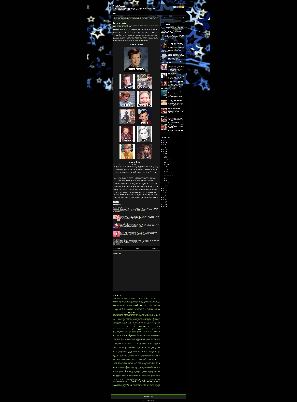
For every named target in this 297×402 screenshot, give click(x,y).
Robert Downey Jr (157, 370)
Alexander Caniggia (146, 300)
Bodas (131, 308)
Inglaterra (132, 336)
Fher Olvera (132, 328)
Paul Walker (132, 363)
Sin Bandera (153, 375)
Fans (155, 326)
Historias (114, 335)
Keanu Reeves (118, 343)
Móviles (129, 356)
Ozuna (148, 360)
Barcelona (126, 306)
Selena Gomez (131, 374)
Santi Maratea (155, 372)
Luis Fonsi (156, 347)
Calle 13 (133, 309)
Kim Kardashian (129, 343)
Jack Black (120, 338)
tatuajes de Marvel (139, 40)
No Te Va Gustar (137, 359)
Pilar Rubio (152, 364)
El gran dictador (153, 322)
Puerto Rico (115, 367)
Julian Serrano (152, 340)
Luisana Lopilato (119, 348)
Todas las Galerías (122, 19)
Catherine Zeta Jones (122, 312)
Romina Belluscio (154, 371)
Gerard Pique (136, 331)
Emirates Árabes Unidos (148, 323)
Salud (141, 372)
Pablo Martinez (120, 362)
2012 (164, 202)
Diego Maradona (156, 320)
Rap (152, 367)
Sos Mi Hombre (137, 376)
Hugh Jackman (145, 335)
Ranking (150, 367)
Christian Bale (115, 315)
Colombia (158, 315)
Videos (131, 385)
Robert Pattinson (115, 371)
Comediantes (119, 316)
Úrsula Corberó (121, 384)
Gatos (123, 331)
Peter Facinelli (127, 364)
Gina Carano (152, 331)
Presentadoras (145, 366)
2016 (164, 193)
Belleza (150, 306)
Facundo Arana (130, 326)
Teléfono (133, 379)
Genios (127, 331)
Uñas (117, 384)
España (142, 325)
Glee (155, 331)
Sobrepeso (114, 376)
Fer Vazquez (119, 328)
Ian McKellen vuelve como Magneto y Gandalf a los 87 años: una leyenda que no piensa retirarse (176, 45)
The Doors (155, 379)
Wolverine (131, 386)
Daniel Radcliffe (123, 319)
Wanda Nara (120, 386)
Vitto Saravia (157, 385)
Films (138, 328)
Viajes (155, 384)
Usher (134, 384)
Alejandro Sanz (131, 300)
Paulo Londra (147, 363)
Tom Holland (132, 382)
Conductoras (128, 316)
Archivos (178, 21)
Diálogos (143, 320)
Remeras (150, 368)
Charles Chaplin (151, 312)
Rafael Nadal (132, 367)
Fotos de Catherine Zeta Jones (175, 100)
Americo (144, 301)
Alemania (136, 300)
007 (113, 298)
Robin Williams (121, 371)
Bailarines (154, 305)
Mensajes (126, 354)
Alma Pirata (123, 301)
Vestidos (152, 384)
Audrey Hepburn (157, 304)
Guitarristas (143, 332)
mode (159, 355)
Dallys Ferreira (118, 319)
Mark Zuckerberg (154, 351)
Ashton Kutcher (148, 304)
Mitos (152, 355)
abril (165, 178)
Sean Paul (126, 374)
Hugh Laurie (150, 335)
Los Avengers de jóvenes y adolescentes (129, 223)
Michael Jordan (115, 355)
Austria (117, 305)
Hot (136, 335)
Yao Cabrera (154, 386)
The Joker (158, 379)
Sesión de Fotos (116, 375)
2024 (129, 298)
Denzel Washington (127, 320)
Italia (157, 336)
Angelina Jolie (132, 302)
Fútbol (153, 330)
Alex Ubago (141, 300)
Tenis (140, 379)
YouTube (158, 386)
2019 (164, 156)
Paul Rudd (128, 363)
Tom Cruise (120, 382)
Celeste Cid (138, 312)
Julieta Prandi (157, 340)
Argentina (125, 304)
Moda (157, 355)
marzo (165, 180)
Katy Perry (158, 342)
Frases (147, 329)
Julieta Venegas (115, 342)
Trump (148, 382)
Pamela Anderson (127, 362)
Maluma (149, 348)
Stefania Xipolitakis (154, 376)
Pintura (156, 364)
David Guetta (156, 319)
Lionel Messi (146, 346)
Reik (142, 368)
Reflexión (131, 368)
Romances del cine (124, 215)
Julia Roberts (146, 340)
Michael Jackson (156, 354)
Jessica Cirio (131, 339)
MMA (154, 355)
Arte (139, 304)
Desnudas (139, 320)
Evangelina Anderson (116, 326)
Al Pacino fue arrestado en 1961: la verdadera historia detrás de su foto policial (176, 56)
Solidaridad (132, 376)
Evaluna (158, 324)
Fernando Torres (127, 328)
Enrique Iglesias (125, 324)
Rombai (149, 371)
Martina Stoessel (124, 352)
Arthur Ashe (143, 304)
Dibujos (146, 320)
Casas (159, 311)
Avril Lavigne (121, 305)
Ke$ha (114, 343)
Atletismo (152, 304)
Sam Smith (144, 372)
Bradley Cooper (148, 308)
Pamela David (133, 362)
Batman (134, 306)
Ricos (144, 370)
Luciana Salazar (131, 347)
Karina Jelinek (137, 342)
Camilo (155, 309)
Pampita (137, 362)
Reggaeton (138, 368)
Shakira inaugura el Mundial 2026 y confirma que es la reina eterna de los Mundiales (175, 126)
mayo (165, 171)
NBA (130, 358)
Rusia (120, 372)
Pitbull (159, 364)
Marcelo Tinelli (128, 350)
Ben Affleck (154, 306)
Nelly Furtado (133, 358)
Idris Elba (125, 336)
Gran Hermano (122, 332)
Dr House (129, 322)
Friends (150, 329)
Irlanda (152, 336)
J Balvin (116, 338)
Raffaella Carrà (137, 367)
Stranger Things (125, 378)
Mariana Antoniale (122, 351)
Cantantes (115, 311)
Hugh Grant (139, 335)
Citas (134, 315)
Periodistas (114, 364)
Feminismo (114, 328)
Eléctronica (119, 323)
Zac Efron (114, 388)
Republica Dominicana (156, 368)
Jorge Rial (137, 340)
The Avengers (152, 18)
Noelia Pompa (147, 359)
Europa (155, 324)
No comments (128, 26)
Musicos (146, 356)
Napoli (156, 356)
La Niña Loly (132, 344)
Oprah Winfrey (135, 360)
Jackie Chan (124, 338)
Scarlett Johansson (121, 374)
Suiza (147, 378)
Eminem (141, 323)
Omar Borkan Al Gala (123, 360)
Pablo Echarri (157, 360)
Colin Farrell (153, 315)
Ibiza (122, 336)
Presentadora (139, 366)
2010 (164, 206)
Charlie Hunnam (157, 312)
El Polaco (158, 322)
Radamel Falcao (127, 367)
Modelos (115, 356)
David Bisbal (151, 319)
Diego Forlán (150, 320)
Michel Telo (128, 355)
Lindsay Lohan (141, 346)
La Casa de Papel (126, 344)
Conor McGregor (140, 316)
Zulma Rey (130, 388)
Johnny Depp (126, 340)
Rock (125, 371)
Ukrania (114, 384)
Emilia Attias (129, 323)
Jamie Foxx (142, 338)
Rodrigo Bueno (129, 371)
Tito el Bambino (122, 381)
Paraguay (150, 362)
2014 (164, 197)
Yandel (146, 386)
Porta (128, 366)
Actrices (146, 298)
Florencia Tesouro (157, 328)
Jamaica (132, 338)
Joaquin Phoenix (115, 340)
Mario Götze (148, 351)
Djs (122, 322)
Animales (145, 302)
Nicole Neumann (122, 359)
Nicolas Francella (116, 359)
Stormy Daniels (118, 378)
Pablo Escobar (115, 362)
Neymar (145, 358)
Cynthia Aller (155, 318)
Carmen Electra (141, 311)
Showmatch (135, 375)
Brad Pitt (143, 308)
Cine (122, 18)
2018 (122, 298)
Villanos (134, 385)
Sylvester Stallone (151, 378)
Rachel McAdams (121, 367)
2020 (125, 298)
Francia (144, 329)
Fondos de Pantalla (129, 330)
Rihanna (146, 370)
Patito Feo (124, 363)
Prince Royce (150, 366)
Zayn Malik (123, 388)
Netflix (137, 358)
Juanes (143, 340)
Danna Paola (135, 319)
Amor (147, 301)
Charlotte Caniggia (122, 314)
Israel (155, 336)
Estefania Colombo (147, 324)
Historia (158, 334)
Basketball (131, 306)
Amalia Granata (135, 301)
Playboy (114, 366)
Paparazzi (146, 362)
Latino (156, 344)
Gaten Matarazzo (119, 331)
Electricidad (115, 323)
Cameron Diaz (141, 309)
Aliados (116, 301)
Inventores (144, 336)
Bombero (133, 308)
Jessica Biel (127, 339)
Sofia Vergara (119, 376)
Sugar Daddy (138, 378)
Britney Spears (118, 309)
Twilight (155, 382)
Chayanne (128, 314)
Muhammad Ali (136, 356)
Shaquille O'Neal (130, 375)
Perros (118, 364)
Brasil (152, 308)
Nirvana (132, 359)
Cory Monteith (157, 316)
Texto (144, 379)
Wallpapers (115, 386)
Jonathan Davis (131, 340)
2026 (134, 298)
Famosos (146, 326)
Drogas (133, 322)
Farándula (158, 326)
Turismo (150, 382)
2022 (127, 298)
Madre (126, 348)
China (144, 314)
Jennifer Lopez (117, 339)
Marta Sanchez (118, 352)
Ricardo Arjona (124, 370)
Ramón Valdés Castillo (144, 367)
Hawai (132, 334)
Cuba (142, 318)
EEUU (141, 322)
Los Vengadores (134, 18)
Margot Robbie (134, 350)
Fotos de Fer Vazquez (172, 65)
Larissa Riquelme (147, 344)
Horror (133, 335)
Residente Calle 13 (116, 370)
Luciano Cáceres (137, 347)
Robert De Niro (151, 370)
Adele (155, 298)
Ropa (115, 372)
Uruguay (126, 384)
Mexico (129, 354)
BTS (127, 309)
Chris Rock (158, 314)
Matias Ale (137, 352)
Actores (118, 18)
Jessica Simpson (136, 339)
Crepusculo (115, 318)
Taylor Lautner (118, 379)
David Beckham (146, 319)
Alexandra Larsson (154, 300)
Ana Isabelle (158, 301)
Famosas (140, 326)
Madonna (123, 348)
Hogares (118, 335)
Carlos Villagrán (135, 311)
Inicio (114, 13)
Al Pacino (126, 300)
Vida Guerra (127, 385)
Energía (116, 324)
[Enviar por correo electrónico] (114, 202)
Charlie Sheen (115, 314)
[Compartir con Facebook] (118, 202)
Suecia (130, 378)
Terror (142, 379)
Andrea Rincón (117, 302)
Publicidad (158, 366)
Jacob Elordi (129, 338)
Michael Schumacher (122, 355)
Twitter (158, 382)
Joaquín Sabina (121, 340)
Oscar (146, 360)
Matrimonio (141, 352)
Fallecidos (135, 326)
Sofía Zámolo (124, 376)
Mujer (140, 356)
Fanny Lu (151, 326)
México (133, 354)
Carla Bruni (120, 311)
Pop (126, 366)
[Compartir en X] (117, 202)
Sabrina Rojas (134, 372)
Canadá (158, 309)
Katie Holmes (153, 342)
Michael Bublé (150, 354)
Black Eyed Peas (122, 308)
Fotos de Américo (172, 73)
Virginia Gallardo (152, 385)
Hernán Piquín (141, 334)
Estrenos (152, 324)
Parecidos (153, 362)
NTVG (118, 360)
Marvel (139, 18)
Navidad (127, 358)
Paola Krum (141, 362)
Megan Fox (118, 354)
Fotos (124, 18)
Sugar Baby (133, 378)
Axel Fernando (127, 305)
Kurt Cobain (117, 344)
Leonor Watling (135, 346)
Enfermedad (120, 324)
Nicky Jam (153, 358)
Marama (118, 350)
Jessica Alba (123, 339)
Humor (158, 335)
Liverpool (151, 346)
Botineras (137, 308)
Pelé (155, 363)
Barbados (122, 306)
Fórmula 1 (136, 329)
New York (140, 358)
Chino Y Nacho (148, 314)
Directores (117, 322)
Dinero (114, 322)
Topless (143, 382)
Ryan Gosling (124, 372)
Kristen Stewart (149, 343)
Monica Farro (125, 356)
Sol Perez (128, 376)
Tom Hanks (124, 382)
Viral (147, 385)
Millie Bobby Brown (143, 355)
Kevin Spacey (124, 343)
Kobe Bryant (144, 343)
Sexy (121, 375)
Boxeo (140, 308)
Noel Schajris (142, 359)
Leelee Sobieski (118, 346)
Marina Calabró (143, 351)
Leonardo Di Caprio (128, 346)
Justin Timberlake (126, 342)
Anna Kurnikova (150, 302)
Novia (116, 360)
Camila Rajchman (151, 309)
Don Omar (126, 322)
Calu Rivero (137, 309)
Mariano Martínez (136, 351)
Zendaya (126, 388)
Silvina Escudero (142, 375)
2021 (164, 151)
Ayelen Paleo (132, 305)
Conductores (134, 316)
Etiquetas (171, 21)
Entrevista (130, 324)
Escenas (139, 324)
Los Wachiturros (124, 347)
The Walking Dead (116, 381)
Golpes (114, 332)
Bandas (114, 306)
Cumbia (145, 318)
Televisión (136, 379)
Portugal (131, 366)
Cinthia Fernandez (127, 315)
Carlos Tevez (130, 311)
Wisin (128, 386)
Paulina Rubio (142, 363)
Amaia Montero (129, 301)
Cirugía (132, 315)
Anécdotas (127, 302)
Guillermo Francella (137, 332)
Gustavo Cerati (148, 332)
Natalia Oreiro (123, 358)
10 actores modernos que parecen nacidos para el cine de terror (175, 82)
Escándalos (135, 325)
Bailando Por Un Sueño (141, 305)
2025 (132, 298)
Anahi (114, 302)
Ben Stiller (158, 306)
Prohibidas (154, 366)
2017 (120, 298)
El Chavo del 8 (147, 322)
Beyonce (114, 308)
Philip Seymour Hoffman (140, 364)
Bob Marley (128, 308)
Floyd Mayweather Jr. (120, 329)
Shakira (124, 375)
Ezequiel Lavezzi (124, 326)
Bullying (129, 309)
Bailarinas (150, 305)
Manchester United (156, 348)
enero (165, 185)
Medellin (156, 352)
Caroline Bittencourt (147, 311)
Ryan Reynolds (129, 372)
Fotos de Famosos (119, 6)
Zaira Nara (118, 388)
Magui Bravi (140, 348)
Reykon (120, 370)
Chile (142, 314)
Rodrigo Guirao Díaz (135, 371)
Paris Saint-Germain (118, 363)
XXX (138, 386)
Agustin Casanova (120, 300)
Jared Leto (146, 338)
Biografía (117, 308)
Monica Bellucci (120, 356)
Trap (146, 382)
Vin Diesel (138, 385)
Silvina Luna (147, 375)
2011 (164, 204)
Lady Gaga (137, 344)
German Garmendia (142, 331)
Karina (133, 342)
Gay (125, 331)
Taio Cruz (156, 378)
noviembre (166, 160)
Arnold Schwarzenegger (133, 304)
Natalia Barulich (117, 358)
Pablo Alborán (152, 360)
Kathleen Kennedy (147, 342)
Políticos (120, 366)
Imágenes (128, 336)
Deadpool (116, 320)
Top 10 (140, 382)
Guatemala (131, 332)
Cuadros (136, 318)
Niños (143, 18)
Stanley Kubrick (147, 376)
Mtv (132, 356)
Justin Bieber (120, 342)
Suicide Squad (143, 378)
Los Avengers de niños (119, 23)
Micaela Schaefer (138, 354)
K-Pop (131, 342)
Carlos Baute (125, 311)
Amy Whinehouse (152, 301)
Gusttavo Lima (154, 332)
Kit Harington (139, 343)
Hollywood (128, 18)
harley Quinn (118, 334)
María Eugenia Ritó (154, 350)
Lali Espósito (141, 344)
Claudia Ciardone (139, 315)
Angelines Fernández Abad (139, 302)
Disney (120, 322)
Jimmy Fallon (157, 339)
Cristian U (125, 318)
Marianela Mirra (129, 351)
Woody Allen (135, 386)
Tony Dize (136, 382)
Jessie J (140, 339)
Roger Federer (141, 371)
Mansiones (114, 350)
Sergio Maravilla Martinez (152, 374)
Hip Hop (155, 334)
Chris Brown (154, 314)
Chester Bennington (136, 314)
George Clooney (131, 331)
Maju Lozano (145, 348)
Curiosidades (150, 318)
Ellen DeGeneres (124, 323)
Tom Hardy (128, 382)
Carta (152, 311)
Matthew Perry (151, 352)
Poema (117, 366)
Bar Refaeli (118, 306)
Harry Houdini (123, 334)
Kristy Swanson (155, 343)
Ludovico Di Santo (150, 347)
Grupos (127, 332)
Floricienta (114, 329)
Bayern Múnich (139, 306)
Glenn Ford (158, 331)
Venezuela (148, 384)
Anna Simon (156, 302)
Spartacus (142, 376)
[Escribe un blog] (115, 202)
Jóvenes (140, 340)
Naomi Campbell (151, 356)
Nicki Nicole (149, 358)
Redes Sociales (125, 368)
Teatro (127, 379)
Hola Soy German (123, 335)
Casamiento (156, 311)
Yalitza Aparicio (142, 386)
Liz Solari (155, 346)
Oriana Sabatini (141, 360)
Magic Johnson (135, 348)
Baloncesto (158, 305)
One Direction (130, 360)
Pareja (156, 362)
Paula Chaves (137, 363)
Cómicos (123, 316)
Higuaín (145, 334)
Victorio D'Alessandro (121, 385)
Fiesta (136, 328)
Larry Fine (153, 344)
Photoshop (147, 364)
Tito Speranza (127, 381)
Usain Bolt (130, 384)
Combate (114, 316)
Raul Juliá (114, 368)
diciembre (166, 157)
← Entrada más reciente (118, 248)
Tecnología (130, 379)
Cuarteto (139, 318)
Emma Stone (155, 323)
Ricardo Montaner (135, 370)
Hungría (114, 336)
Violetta (144, 385)
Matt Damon (146, 352)
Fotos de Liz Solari (172, 116)
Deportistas (134, 320)
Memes (122, 354)
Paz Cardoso (152, 363)
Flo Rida (141, 328)
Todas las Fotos (136, 381)
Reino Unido (145, 368)
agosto (165, 164)
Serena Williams (144, 374)
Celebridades (131, 312)
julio (165, 166)
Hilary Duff (151, 334)
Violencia (141, 385)
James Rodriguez (137, 338)
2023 (164, 147)
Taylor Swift (123, 379)
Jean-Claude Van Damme (152, 338)
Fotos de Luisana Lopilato (174, 108)
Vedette (144, 384)
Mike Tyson (132, 355)
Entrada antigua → (156, 248)
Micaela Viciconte (144, 354)
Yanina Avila (149, 386)
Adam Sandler (151, 298)
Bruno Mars (124, 309)
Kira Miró (134, 343)
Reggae (134, 368)
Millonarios (149, 355)
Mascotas (132, 352)
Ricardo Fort (129, 370)
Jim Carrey (143, 339)
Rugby (118, 372)
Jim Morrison (148, 339)
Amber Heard (140, 301)
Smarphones (158, 375)
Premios (134, 366)
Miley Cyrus (137, 355)
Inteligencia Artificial (138, 336)
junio (165, 169)
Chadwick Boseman (144, 312)
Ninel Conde (127, 359)
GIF (146, 331)
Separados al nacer (137, 374)
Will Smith (125, 386)
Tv (152, 382)
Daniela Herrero (129, 319)
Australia (114, 305)
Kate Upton (142, 342)
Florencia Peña (151, 328)
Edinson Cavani (137, 322)
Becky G (143, 306)
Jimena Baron (152, 339)
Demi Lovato (121, 320)
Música (142, 356)
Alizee (120, 301)
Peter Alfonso (122, 364)
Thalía (147, 379)
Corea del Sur (146, 316)
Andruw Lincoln (123, 302)
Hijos (148, 334)
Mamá (152, 348)
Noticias (152, 359)
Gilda (148, 331)
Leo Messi (123, 346)
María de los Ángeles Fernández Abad (143, 350)
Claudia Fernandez (145, 315)
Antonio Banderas (120, 304)
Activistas (137, 298)
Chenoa (131, 314)
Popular (164, 21)
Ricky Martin (140, 370)
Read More (143, 210)
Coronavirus (152, 316)
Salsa (138, 372)
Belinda (146, 306)
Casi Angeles (115, 312)
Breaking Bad (156, 308)
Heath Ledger (136, 334)
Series (158, 374)
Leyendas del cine (124, 207)
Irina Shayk (149, 336)
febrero (165, 183)
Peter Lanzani (133, 364)
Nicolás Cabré (157, 358)
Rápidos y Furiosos (157, 367)
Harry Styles (128, 334)
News (143, 358)
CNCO (150, 315)
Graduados (117, 332)
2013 (115, 298)
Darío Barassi (140, 319)
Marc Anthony (122, 350)
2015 (118, 298)
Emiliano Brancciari (136, 323)
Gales (156, 329)
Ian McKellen (119, 336)
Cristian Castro (120, 318)
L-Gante (121, 344)
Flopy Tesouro (145, 328)
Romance (146, 371)
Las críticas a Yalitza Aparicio (126, 231)
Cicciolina (119, 315)
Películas (146, 18)
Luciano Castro (143, 347)
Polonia (123, 366)
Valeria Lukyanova (138, 384)
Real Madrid (119, 368)
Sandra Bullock (149, 372)
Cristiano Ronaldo (131, 318)
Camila (146, 309)
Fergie (123, 328)
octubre (165, 162)
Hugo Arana (155, 335)
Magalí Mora (130, 348)
